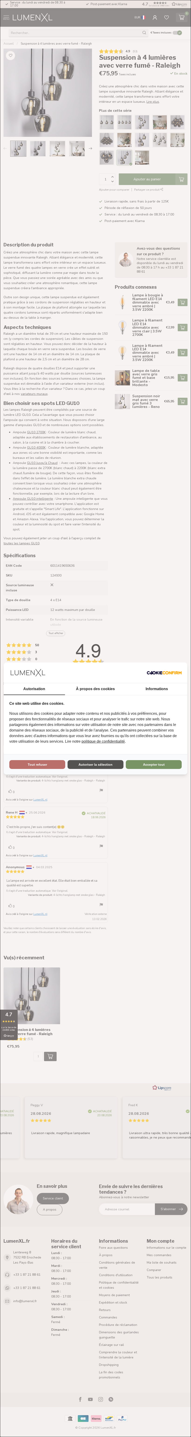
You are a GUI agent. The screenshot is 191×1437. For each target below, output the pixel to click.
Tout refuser (37, 764)
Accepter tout (154, 764)
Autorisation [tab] (34, 689)
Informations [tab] (157, 689)
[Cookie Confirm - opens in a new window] (164, 672)
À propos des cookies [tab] (95, 689)
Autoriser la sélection (95, 764)
